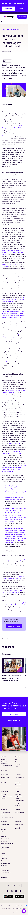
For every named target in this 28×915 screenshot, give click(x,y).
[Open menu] (2, 17)
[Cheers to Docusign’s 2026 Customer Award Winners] (13, 665)
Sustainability (5, 638)
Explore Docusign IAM (14, 720)
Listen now (8, 61)
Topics (23, 22)
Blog (8, 29)
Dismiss (21, 8)
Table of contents (7, 105)
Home (3, 29)
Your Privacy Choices (20, 905)
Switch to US (8, 8)
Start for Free (14, 714)
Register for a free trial (14, 626)
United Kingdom (12, 886)
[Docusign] (9, 17)
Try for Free (22, 17)
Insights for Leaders (15, 29)
